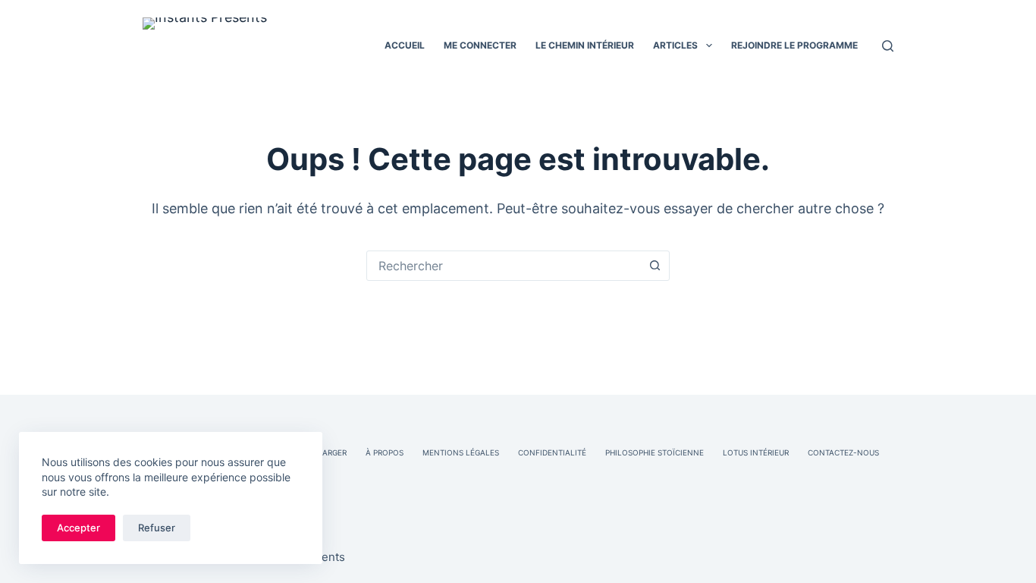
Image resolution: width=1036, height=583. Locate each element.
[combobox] (503, 266)
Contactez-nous (843, 452)
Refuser (156, 528)
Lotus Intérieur (756, 452)
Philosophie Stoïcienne (654, 452)
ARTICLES (675, 45)
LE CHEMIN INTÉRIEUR (584, 45)
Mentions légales (460, 452)
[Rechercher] (887, 46)
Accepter (78, 528)
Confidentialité (552, 452)
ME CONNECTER (480, 45)
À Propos (384, 452)
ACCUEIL (405, 45)
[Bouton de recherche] (654, 265)
